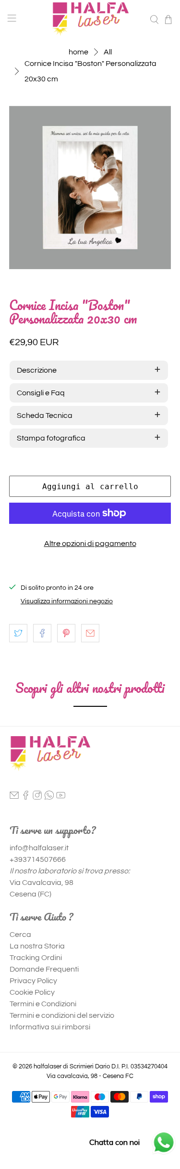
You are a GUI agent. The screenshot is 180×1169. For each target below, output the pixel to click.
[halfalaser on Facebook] (25, 798)
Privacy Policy (33, 981)
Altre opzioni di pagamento (90, 543)
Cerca (20, 934)
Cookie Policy (32, 992)
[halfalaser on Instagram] (37, 798)
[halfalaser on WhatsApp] (49, 798)
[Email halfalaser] (14, 798)
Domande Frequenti (44, 969)
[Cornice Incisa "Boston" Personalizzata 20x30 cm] (89, 187)
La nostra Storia (37, 946)
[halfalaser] (90, 19)
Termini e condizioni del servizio (62, 1015)
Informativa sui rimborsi (50, 1027)
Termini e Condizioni (43, 1004)
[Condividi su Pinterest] (66, 633)
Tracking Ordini (36, 957)
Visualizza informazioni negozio (67, 601)
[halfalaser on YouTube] (60, 798)
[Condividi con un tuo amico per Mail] (90, 633)
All (108, 52)
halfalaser (47, 1066)
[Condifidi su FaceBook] (42, 633)
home (78, 52)
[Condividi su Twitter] (18, 633)
